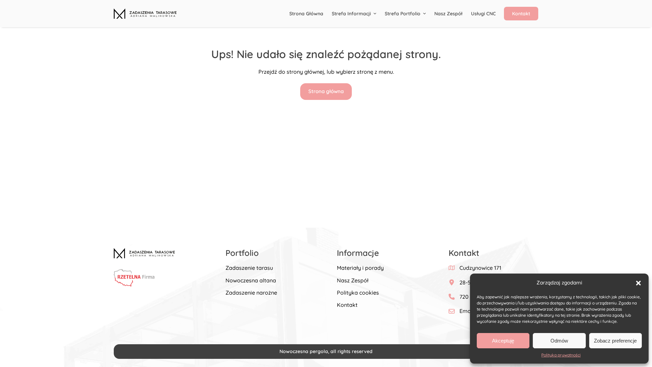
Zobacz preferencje (615, 341)
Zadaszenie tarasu (249, 267)
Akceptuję (503, 341)
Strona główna (326, 91)
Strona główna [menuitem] (306, 14)
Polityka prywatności (561, 354)
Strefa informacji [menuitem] (351, 14)
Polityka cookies (358, 292)
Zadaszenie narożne (251, 292)
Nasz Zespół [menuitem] (448, 14)
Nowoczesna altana (250, 280)
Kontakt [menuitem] (521, 14)
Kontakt (347, 304)
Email (466, 311)
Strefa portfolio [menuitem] (402, 14)
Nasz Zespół (352, 280)
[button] (638, 283)
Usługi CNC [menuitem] (483, 14)
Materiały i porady (360, 267)
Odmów (559, 341)
